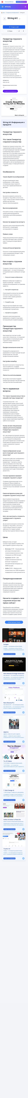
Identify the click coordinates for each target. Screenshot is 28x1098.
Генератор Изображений (12, 12)
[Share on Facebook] (23, 31)
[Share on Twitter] (19, 31)
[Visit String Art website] (14, 106)
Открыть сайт (15, 27)
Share (10, 31)
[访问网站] (23, 654)
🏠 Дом (3, 12)
